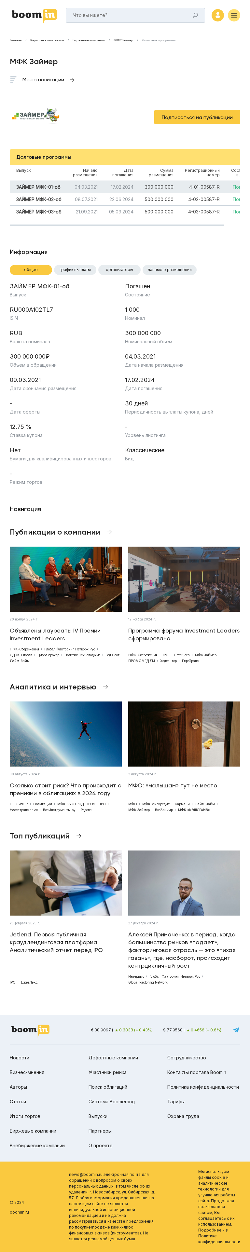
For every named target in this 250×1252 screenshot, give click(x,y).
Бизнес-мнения (27, 1072)
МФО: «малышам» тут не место (172, 785)
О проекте (101, 1145)
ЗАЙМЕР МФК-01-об (38, 187)
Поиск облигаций (108, 1087)
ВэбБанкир (164, 809)
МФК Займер (123, 40)
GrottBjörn (182, 655)
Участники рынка (108, 1072)
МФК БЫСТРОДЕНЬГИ (76, 804)
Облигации (42, 804)
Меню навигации (43, 79)
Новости (19, 1057)
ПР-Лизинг (19, 804)
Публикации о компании (55, 532)
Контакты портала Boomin (196, 1072)
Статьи (18, 1101)
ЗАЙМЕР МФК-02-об (39, 199)
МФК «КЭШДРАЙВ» (194, 809)
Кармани (182, 804)
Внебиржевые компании (37, 1145)
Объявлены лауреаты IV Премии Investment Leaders (55, 634)
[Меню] (234, 15)
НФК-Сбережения (24, 649)
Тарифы (176, 1101)
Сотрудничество (186, 1057)
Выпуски (98, 1116)
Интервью (136, 976)
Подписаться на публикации (197, 117)
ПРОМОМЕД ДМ (141, 660)
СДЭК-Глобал (21, 655)
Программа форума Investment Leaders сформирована (184, 634)
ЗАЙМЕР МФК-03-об (39, 211)
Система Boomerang (112, 1101)
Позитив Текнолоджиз (82, 655)
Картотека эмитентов (47, 40)
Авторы (18, 1087)
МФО (132, 804)
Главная (15, 40)
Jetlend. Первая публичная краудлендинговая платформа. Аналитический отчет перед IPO (56, 942)
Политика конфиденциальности (203, 1087)
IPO (166, 655)
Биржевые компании (89, 40)
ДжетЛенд (29, 982)
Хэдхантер (168, 660)
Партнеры (100, 1131)
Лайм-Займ (20, 660)
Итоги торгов (25, 1116)
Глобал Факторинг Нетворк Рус (69, 649)
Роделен (87, 809)
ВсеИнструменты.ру (59, 809)
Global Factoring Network (148, 982)
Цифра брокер (48, 655)
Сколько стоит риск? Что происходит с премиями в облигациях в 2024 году (65, 789)
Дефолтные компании (113, 1057)
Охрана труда (183, 1116)
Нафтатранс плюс (24, 809)
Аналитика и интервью (53, 686)
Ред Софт (112, 655)
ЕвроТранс (190, 660)
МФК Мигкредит (156, 804)
